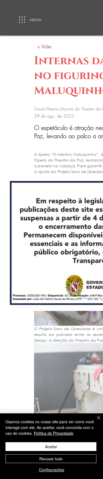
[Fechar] (95, 421)
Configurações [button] (51, 469)
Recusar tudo (51, 458)
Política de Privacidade (53, 433)
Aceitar (51, 446)
